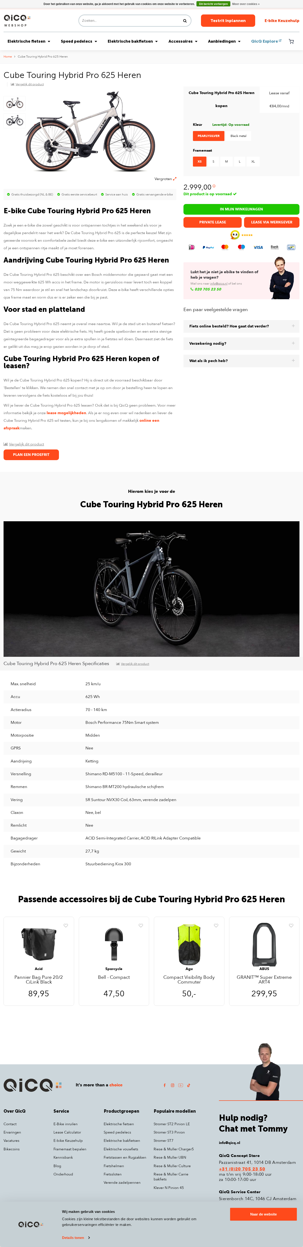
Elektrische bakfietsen (130, 41)
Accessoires (181, 41)
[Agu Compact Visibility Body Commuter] (189, 944)
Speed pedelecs (76, 41)
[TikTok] (189, 1085)
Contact (10, 1124)
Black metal (238, 136)
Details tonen (73, 1238)
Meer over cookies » (246, 4)
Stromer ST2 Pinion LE (172, 1124)
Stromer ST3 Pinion (169, 1132)
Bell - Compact (114, 977)
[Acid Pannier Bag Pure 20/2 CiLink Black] (39, 944)
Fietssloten (113, 1174)
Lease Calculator (67, 1132)
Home (8, 56)
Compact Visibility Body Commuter (189, 979)
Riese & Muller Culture (172, 1166)
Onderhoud (63, 1174)
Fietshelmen (114, 1166)
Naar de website (263, 1214)
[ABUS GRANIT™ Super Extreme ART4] (264, 944)
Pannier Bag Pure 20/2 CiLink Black (38, 979)
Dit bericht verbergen (213, 4)
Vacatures (11, 1140)
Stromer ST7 (164, 1140)
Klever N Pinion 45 (169, 1187)
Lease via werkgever (271, 222)
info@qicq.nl (218, 283)
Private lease (212, 222)
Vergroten (163, 178)
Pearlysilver (209, 136)
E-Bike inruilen (65, 1124)
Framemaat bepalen (69, 1149)
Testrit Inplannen (228, 20)
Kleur (197, 124)
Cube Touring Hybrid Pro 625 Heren (43, 56)
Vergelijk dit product (30, 84)
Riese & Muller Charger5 (174, 1149)
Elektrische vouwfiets (121, 1149)
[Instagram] (172, 1085)
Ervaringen (12, 1132)
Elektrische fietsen (26, 41)
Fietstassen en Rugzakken (125, 1157)
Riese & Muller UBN (170, 1157)
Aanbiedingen (222, 41)
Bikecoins (12, 1149)
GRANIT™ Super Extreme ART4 (264, 979)
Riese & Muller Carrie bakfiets (171, 1177)
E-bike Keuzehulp (282, 20)
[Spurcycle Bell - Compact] (114, 944)
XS (200, 161)
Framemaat (202, 150)
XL (253, 161)
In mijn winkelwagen (241, 209)
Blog (57, 1166)
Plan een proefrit (31, 454)
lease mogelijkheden (66, 413)
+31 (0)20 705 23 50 (242, 1169)
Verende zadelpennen (122, 1182)
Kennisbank (63, 1157)
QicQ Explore (264, 41)
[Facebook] (164, 1085)
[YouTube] (180, 1085)
